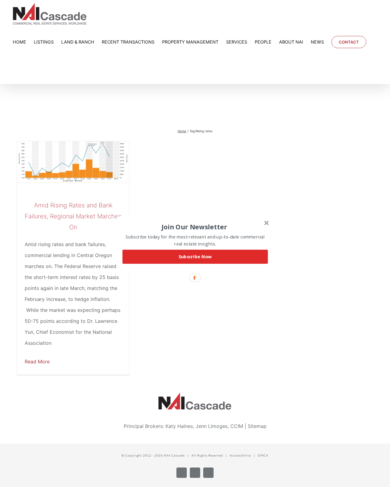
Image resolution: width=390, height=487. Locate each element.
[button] (194, 226)
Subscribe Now (195, 256)
